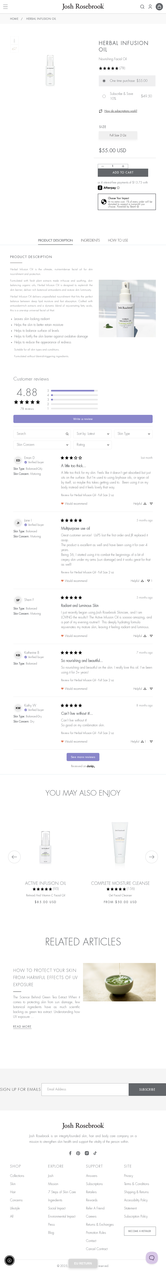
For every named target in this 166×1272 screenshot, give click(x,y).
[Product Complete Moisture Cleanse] (120, 839)
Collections (17, 1176)
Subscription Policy (136, 1216)
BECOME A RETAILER (139, 1231)
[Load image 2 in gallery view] (14, 49)
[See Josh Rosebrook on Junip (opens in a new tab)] (91, 766)
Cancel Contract (96, 1249)
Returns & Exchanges (100, 1224)
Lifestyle (15, 1208)
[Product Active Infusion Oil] (45, 839)
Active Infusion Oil (45, 883)
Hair (13, 1192)
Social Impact (56, 1208)
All (11, 1216)
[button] (142, 6)
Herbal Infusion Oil (41, 19)
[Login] (150, 6)
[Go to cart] (159, 6)
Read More (22, 1026)
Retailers (91, 1192)
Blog (51, 1232)
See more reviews (83, 757)
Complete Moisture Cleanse (120, 883)
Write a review (83, 419)
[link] (112, 68)
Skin (13, 1184)
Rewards (92, 1200)
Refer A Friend (95, 1208)
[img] (34, 462)
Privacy (128, 1176)
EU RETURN (83, 1263)
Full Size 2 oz (118, 135)
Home (14, 19)
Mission (53, 1184)
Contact (91, 1241)
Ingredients (55, 1200)
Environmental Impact (61, 1216)
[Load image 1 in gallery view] (14, 40)
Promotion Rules (96, 1232)
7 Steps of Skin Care (62, 1192)
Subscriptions (94, 1184)
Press (51, 1224)
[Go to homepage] (83, 6)
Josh (50, 1176)
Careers (91, 1216)
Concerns (16, 1200)
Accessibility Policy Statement (136, 1204)
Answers (91, 1176)
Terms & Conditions (136, 1184)
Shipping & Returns (136, 1192)
